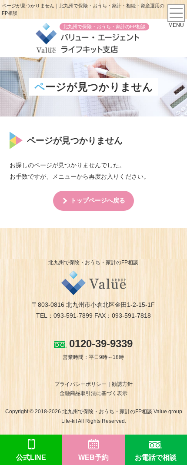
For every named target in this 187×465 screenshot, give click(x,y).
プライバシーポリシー (80, 384)
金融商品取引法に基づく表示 (93, 393)
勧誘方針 (122, 384)
